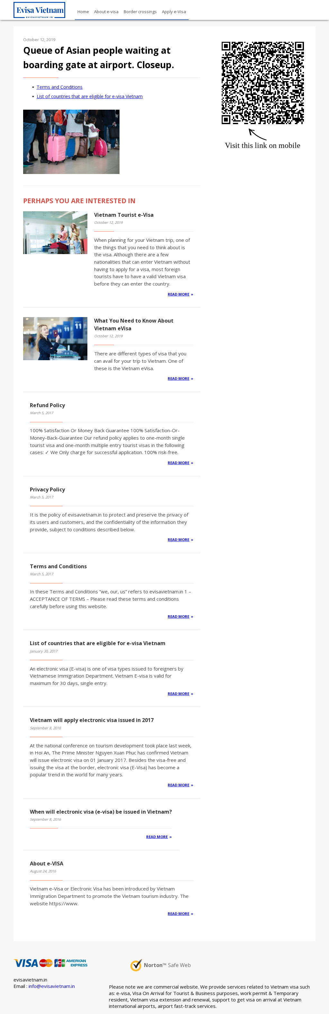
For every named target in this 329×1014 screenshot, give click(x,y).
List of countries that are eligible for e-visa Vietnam (90, 96)
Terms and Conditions (60, 87)
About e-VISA (46, 863)
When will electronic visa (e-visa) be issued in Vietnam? (101, 811)
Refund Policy (47, 405)
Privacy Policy (47, 489)
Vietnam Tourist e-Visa (124, 214)
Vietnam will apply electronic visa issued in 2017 (92, 720)
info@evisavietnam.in (52, 986)
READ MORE (178, 294)
